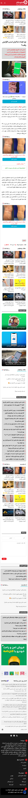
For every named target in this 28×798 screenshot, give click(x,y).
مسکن (11, 779)
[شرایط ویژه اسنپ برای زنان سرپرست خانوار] (14, 321)
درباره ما (24, 765)
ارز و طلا (24, 782)
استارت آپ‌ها (23, 785)
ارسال (4, 559)
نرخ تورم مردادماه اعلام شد (18, 437)
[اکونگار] (17, 3)
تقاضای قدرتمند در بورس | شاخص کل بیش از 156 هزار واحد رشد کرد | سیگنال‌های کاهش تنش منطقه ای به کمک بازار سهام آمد (14, 413)
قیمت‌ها (11, 785)
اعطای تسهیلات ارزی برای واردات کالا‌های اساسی (15, 571)
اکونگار (20, 107)
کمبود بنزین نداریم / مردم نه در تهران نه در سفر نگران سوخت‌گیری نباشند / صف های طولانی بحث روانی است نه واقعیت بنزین (14, 456)
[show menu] (5, 3)
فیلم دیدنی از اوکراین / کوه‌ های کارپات (15, 451)
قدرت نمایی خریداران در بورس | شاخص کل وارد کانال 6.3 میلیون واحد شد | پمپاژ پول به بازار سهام (13, 405)
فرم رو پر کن (14, 101)
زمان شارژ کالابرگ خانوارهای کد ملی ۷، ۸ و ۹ (14, 435)
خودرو (24, 779)
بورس (11, 776)
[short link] (8, 244)
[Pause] (4, 93)
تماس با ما (23, 762)
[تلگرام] (11, 736)
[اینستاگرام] (14, 736)
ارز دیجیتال (10, 782)
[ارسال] (6, 244)
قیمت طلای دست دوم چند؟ (19, 628)
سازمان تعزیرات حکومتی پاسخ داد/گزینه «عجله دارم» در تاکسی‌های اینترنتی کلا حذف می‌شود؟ (15, 363)
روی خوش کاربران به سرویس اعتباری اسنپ (16, 346)
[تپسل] (3, 79)
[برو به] (25, 789)
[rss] (17, 736)
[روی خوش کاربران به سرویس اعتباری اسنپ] (14, 340)
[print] (5, 245)
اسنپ (24, 240)
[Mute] (6, 93)
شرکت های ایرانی (22, 776)
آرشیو (25, 768)
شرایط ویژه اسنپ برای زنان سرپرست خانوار (16, 328)
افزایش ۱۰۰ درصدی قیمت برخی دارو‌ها (17, 579)
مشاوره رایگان (14, 159)
